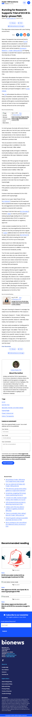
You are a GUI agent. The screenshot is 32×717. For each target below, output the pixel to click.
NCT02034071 (6, 201)
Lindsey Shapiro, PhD (11, 18)
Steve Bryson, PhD (17, 299)
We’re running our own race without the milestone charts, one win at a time (16, 524)
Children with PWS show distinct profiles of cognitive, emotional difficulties (15, 509)
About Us (4, 664)
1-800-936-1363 (10, 656)
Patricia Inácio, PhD (17, 114)
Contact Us (5, 674)
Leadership (5, 667)
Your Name (5, 429)
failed (9, 214)
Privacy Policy (6, 689)
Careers (4, 672)
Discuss (13, 23)
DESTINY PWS (5, 405)
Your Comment (6, 442)
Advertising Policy (7, 681)
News (20, 113)
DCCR (25, 41)
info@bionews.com (10, 655)
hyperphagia (5, 410)
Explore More (5, 678)
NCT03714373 (24, 235)
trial (5, 94)
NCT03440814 (24, 211)
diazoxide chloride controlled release (12, 408)
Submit (4, 631)
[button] (24, 2)
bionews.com (11, 653)
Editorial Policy (6, 686)
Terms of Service (7, 691)
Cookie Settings (6, 693)
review (5, 233)
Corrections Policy (7, 684)
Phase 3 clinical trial (7, 413)
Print (20, 23)
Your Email (5, 435)
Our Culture (5, 669)
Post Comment (8, 463)
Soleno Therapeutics (8, 416)
